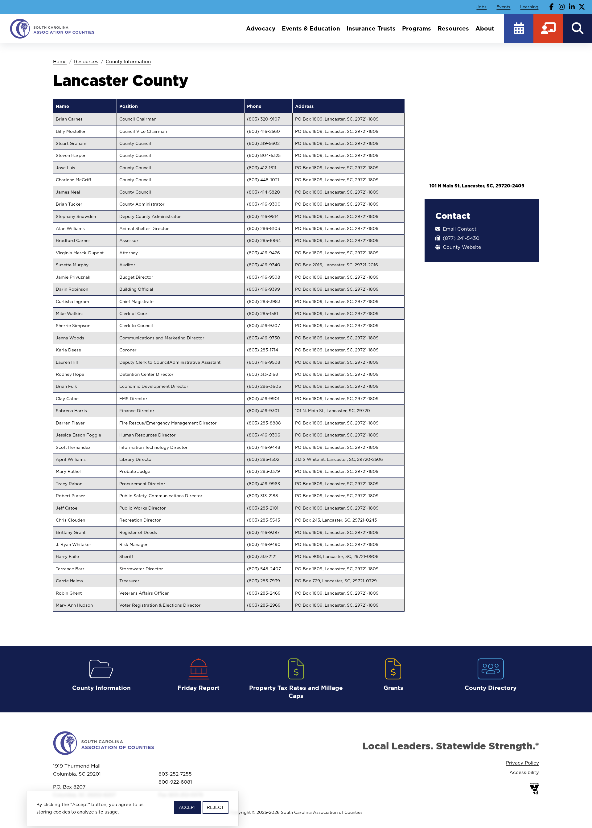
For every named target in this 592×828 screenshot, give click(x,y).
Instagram (561, 6)
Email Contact (459, 229)
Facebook (551, 6)
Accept (187, 807)
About (484, 28)
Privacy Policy (522, 763)
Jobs (481, 7)
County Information (128, 61)
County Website (462, 247)
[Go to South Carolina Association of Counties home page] (52, 28)
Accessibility (524, 772)
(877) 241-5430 (461, 238)
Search (577, 28)
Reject (215, 807)
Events (503, 7)
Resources (453, 28)
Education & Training (548, 28)
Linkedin (571, 6)
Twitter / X (581, 6)
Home (60, 61)
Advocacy (260, 28)
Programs (416, 28)
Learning (529, 7)
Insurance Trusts (371, 28)
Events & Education (311, 28)
